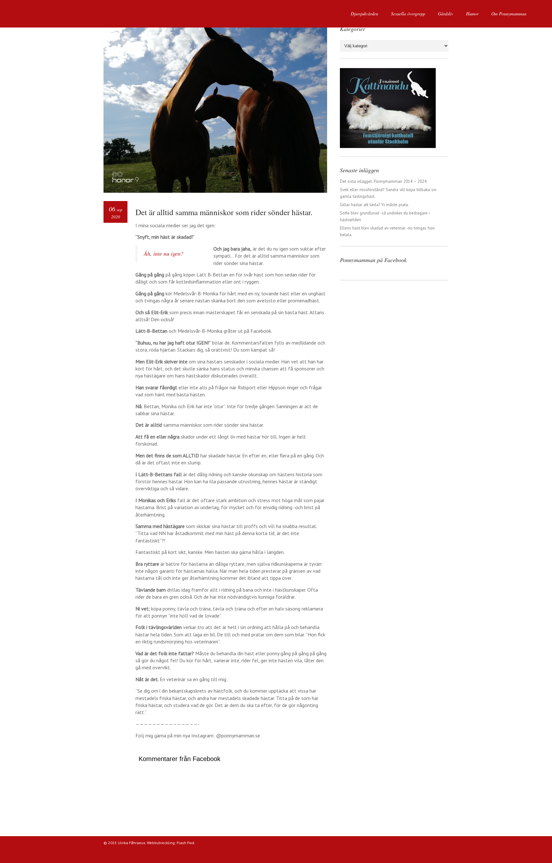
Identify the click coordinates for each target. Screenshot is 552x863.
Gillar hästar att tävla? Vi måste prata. (374, 204)
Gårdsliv (445, 14)
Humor (472, 14)
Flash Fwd (185, 842)
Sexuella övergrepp (408, 14)
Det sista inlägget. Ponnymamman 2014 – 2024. (383, 181)
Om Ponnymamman (508, 14)
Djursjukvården (364, 14)
